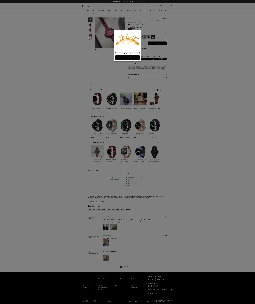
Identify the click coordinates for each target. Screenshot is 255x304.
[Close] (127, 31)
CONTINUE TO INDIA (127, 53)
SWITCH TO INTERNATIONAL (127, 57)
